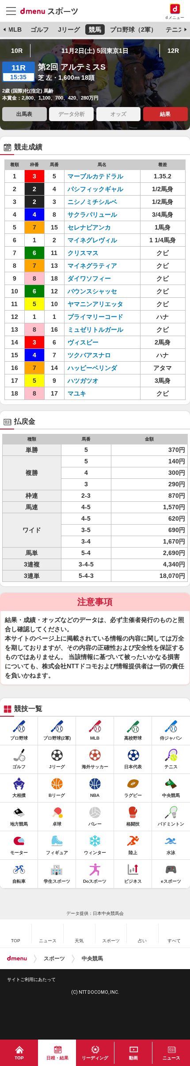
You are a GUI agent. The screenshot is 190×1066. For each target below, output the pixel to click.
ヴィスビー (83, 342)
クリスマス (83, 252)
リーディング (95, 1057)
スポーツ (54, 958)
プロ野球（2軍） (133, 29)
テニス (175, 29)
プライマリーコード (95, 316)
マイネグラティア (92, 265)
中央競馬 (92, 958)
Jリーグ (69, 29)
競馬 (95, 29)
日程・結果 (57, 1057)
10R (17, 50)
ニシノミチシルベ (92, 201)
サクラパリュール (92, 214)
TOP (19, 1057)
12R (173, 50)
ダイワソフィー (89, 278)
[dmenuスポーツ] (52, 11)
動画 (133, 1057)
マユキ (77, 393)
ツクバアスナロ (89, 355)
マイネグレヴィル (92, 240)
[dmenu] (17, 958)
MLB (15, 29)
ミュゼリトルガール (95, 329)
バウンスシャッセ (92, 291)
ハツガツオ (83, 380)
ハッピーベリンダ (92, 367)
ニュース (171, 1057)
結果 (165, 114)
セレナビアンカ (89, 227)
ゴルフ (39, 29)
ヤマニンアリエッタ (95, 303)
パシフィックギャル (95, 188)
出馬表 (24, 114)
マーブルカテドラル (95, 176)
